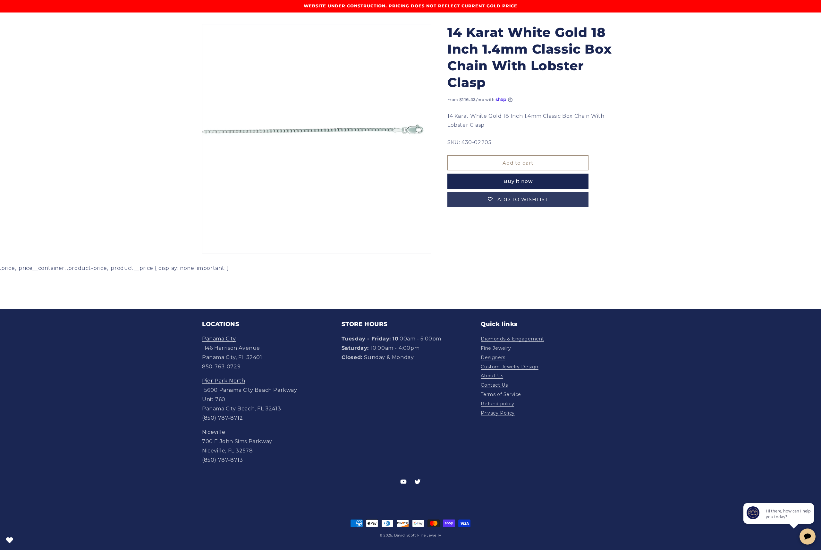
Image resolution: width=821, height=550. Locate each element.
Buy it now (518, 181)
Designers (493, 357)
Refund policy (497, 404)
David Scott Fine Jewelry (417, 535)
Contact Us (494, 385)
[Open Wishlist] (9, 540)
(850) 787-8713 (222, 460)
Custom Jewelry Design (509, 367)
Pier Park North (223, 381)
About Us (492, 376)
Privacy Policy (497, 413)
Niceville (213, 432)
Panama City (219, 339)
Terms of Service (501, 394)
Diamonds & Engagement (512, 339)
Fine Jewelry (496, 348)
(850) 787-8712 (222, 418)
